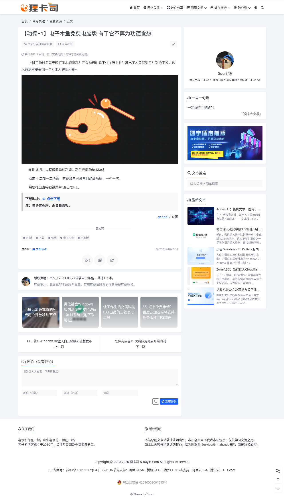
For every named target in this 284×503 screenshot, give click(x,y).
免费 (53, 238)
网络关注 (153, 8)
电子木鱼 (68, 238)
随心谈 (242, 8)
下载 (41, 238)
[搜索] (262, 7)
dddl (165, 217)
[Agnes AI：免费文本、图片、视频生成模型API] (200, 216)
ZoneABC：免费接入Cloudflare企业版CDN (246, 269)
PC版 (28, 238)
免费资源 (55, 21)
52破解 (89, 278)
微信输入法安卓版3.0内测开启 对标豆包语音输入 (250, 229)
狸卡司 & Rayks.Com (144, 462)
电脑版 (84, 238)
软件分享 (176, 8)
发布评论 (170, 401)
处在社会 (220, 8)
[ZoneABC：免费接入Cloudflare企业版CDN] (200, 276)
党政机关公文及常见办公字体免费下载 (242, 289)
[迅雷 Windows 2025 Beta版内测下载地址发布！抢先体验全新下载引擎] (200, 256)
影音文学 (196, 8)
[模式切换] (255, 7)
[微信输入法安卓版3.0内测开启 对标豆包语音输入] (200, 236)
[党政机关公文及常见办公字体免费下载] (200, 296)
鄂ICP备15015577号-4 (81, 470)
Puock (150, 494)
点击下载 (53, 198)
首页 (136, 8)
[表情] (155, 401)
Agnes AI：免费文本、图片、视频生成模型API (248, 209)
